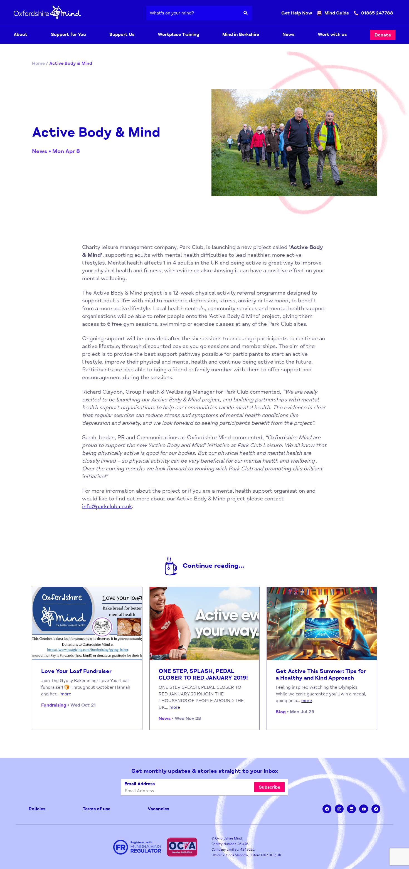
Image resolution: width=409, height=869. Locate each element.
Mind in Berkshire (240, 34)
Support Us (121, 34)
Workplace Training (178, 34)
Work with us (332, 34)
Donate (382, 35)
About (21, 34)
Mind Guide (336, 13)
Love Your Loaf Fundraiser (76, 671)
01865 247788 (377, 13)
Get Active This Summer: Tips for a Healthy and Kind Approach (321, 674)
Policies (37, 809)
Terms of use (96, 809)
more (66, 694)
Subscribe (269, 787)
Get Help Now (296, 13)
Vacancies (158, 809)
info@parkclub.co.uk (107, 506)
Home (38, 63)
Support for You (68, 34)
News (288, 34)
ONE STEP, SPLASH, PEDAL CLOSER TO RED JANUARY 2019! (203, 674)
